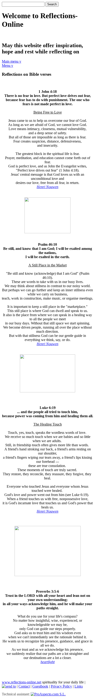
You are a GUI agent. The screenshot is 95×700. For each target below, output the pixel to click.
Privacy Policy (61, 686)
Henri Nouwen (47, 344)
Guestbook (40, 686)
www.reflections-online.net (21, 682)
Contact (24, 686)
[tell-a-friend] (9, 686)
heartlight (48, 662)
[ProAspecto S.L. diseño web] (48, 694)
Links (78, 686)
